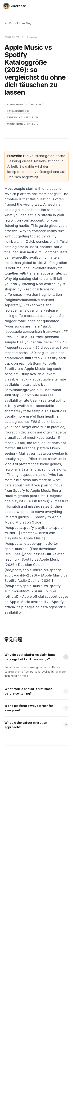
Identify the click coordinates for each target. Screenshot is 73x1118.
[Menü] (66, 6)
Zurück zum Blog (20, 23)
